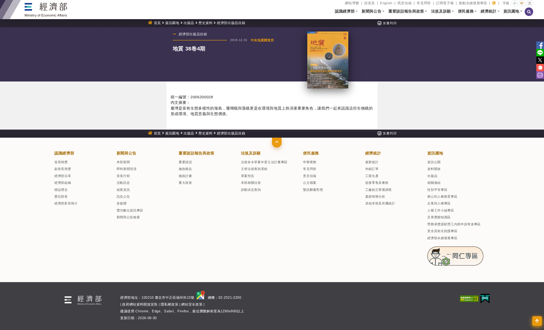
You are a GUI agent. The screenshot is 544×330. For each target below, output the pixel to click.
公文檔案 (309, 182)
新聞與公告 (126, 153)
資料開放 (434, 169)
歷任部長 (61, 196)
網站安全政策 (192, 304)
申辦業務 (309, 162)
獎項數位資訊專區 (130, 210)
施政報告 (185, 169)
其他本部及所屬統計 (380, 203)
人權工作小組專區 (440, 210)
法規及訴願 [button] (441, 11)
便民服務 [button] (466, 11)
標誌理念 (61, 189)
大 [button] (530, 3)
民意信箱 (405, 3)
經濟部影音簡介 (66, 203)
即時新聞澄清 (127, 169)
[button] (277, 142)
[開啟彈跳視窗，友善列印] (386, 23)
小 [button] (515, 3)
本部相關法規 (251, 182)
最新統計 (372, 162)
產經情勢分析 (375, 196)
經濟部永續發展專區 (442, 238)
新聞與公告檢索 (128, 217)
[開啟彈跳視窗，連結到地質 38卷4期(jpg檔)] (327, 60)
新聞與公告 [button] (371, 11)
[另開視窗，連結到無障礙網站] (469, 298)
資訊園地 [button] (511, 11)
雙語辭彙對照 (313, 189)
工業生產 (372, 176)
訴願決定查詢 (251, 189)
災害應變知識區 (439, 217)
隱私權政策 (169, 304)
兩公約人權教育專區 (442, 196)
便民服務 (311, 153)
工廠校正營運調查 (378, 189)
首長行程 (123, 176)
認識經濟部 (64, 153)
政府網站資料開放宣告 (140, 304)
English (386, 3)
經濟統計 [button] (489, 11)
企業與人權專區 (439, 203)
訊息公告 (123, 196)
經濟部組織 (62, 182)
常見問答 (424, 3)
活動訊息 (123, 182)
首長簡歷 (61, 162)
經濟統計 (373, 153)
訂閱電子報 (445, 3)
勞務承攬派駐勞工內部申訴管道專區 (454, 224)
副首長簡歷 (62, 169)
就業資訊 (123, 189)
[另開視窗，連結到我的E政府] (485, 298)
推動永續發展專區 (473, 3)
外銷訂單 (372, 169)
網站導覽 (352, 3)
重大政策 (185, 182)
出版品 (189, 23)
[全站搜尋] (529, 15)
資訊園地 (172, 23)
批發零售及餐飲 (377, 182)
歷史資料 (205, 23)
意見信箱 (309, 176)
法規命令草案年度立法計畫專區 (264, 162)
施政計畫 (185, 176)
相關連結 (434, 182)
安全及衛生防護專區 (442, 231)
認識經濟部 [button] (345, 11)
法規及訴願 (251, 153)
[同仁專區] (455, 255)
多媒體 (122, 203)
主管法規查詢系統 (254, 169)
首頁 (157, 23)
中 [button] (522, 3)
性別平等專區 (437, 189)
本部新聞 (123, 162)
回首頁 (369, 3)
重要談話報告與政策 (196, 153)
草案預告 (247, 176)
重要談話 (185, 162)
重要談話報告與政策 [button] (406, 11)
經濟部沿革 (62, 176)
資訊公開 (434, 162)
